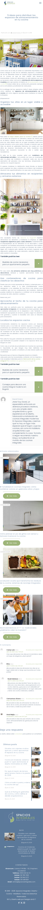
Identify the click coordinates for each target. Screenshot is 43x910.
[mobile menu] (40, 3)
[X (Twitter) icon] (21, 902)
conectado (18, 734)
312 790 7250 (24, 875)
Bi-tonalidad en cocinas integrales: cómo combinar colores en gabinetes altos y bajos (19, 488)
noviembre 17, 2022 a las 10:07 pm (16, 716)
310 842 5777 (24, 877)
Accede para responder (34, 650)
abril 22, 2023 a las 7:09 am (14, 652)
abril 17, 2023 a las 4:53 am (14, 666)
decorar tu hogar (27, 238)
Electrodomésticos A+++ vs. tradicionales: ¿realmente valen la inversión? (18, 629)
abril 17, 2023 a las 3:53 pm (16, 681)
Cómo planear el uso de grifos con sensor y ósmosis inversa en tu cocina (19, 535)
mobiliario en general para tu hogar (21, 361)
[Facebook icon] (19, 902)
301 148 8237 (24, 880)
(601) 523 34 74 (25, 873)
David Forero (16, 33)
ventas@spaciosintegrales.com (23, 882)
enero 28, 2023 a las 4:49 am (15, 700)
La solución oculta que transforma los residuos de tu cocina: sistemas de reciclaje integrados (20, 582)
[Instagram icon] (24, 902)
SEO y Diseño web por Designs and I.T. (21, 899)
